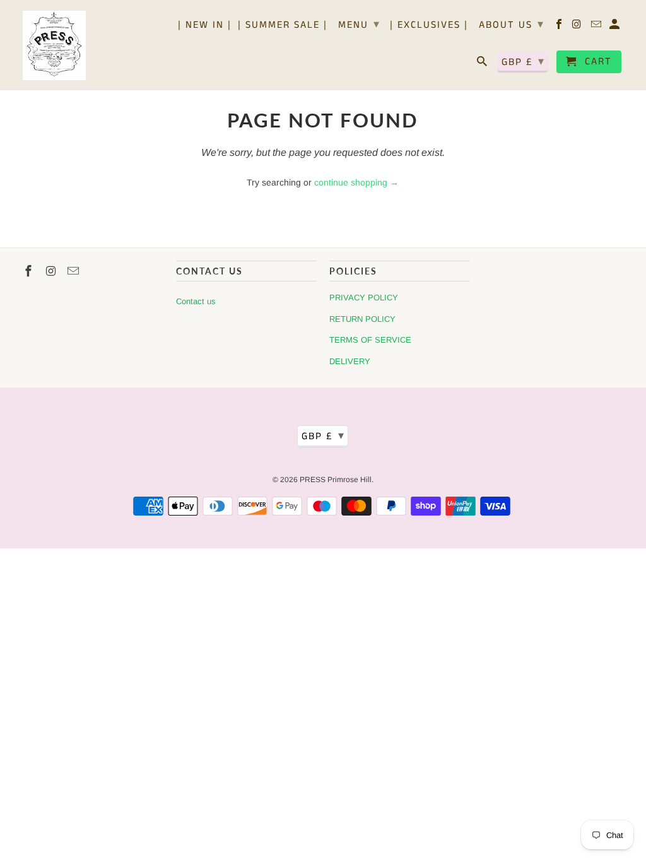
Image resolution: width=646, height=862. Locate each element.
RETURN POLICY (362, 319)
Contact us (196, 301)
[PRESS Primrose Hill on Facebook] (560, 27)
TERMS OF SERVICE (370, 340)
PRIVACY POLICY (363, 297)
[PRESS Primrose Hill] (54, 44)
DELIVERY (349, 361)
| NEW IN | (205, 26)
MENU (359, 24)
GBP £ (523, 62)
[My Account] (615, 27)
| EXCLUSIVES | (429, 26)
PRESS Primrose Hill (336, 479)
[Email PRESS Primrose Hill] (597, 27)
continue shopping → (356, 182)
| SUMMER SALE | (282, 26)
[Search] (483, 64)
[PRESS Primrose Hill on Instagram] (578, 27)
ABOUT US (511, 24)
